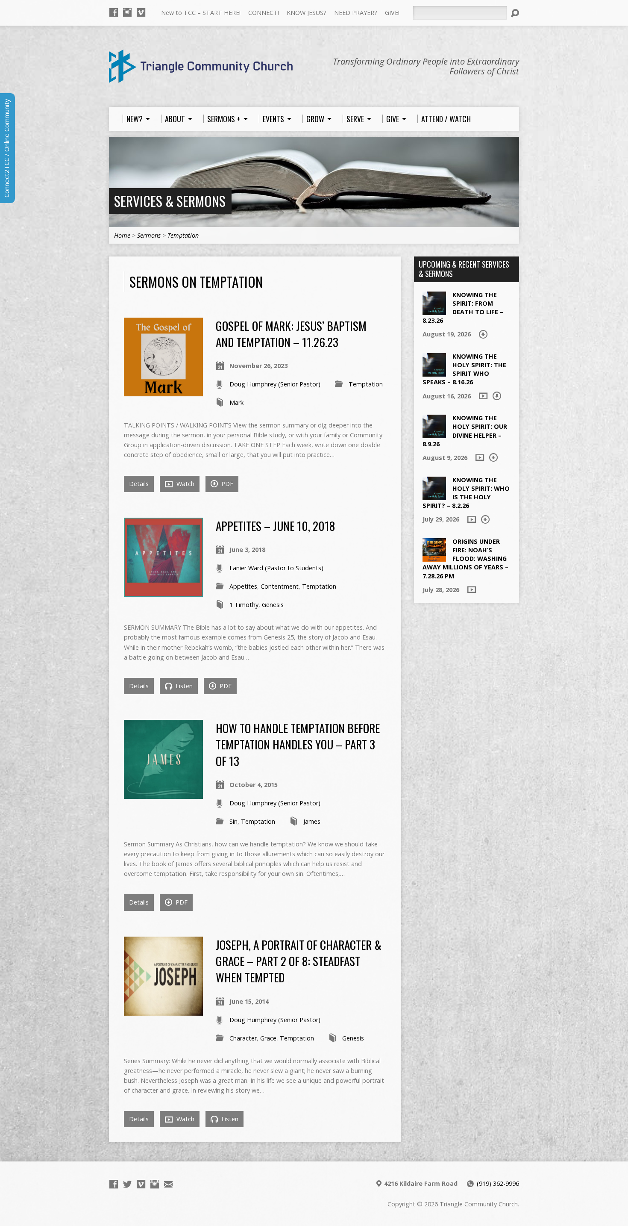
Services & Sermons (170, 201)
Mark (236, 402)
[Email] (168, 1184)
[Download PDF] (483, 334)
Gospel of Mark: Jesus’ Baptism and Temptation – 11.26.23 (291, 334)
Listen (183, 686)
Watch (184, 484)
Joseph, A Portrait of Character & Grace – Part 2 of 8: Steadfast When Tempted (298, 961)
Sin (233, 821)
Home (122, 235)
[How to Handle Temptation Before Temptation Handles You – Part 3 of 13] (163, 794)
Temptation (183, 235)
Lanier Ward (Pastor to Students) (276, 568)
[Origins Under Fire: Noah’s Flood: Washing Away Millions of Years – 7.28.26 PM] (434, 557)
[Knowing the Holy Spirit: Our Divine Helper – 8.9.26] (434, 434)
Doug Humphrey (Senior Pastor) (274, 384)
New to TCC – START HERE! (201, 13)
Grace (268, 1038)
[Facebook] (113, 12)
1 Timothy (243, 605)
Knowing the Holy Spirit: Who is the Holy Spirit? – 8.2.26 (466, 493)
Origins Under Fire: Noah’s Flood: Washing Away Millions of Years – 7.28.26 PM (465, 558)
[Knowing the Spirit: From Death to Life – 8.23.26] (434, 310)
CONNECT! (263, 13)
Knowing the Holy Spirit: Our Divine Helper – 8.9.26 (465, 431)
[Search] (515, 13)
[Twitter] (127, 1184)
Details (139, 484)
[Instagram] (127, 12)
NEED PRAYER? (355, 13)
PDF (226, 484)
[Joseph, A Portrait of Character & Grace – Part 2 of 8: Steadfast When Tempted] (163, 1011)
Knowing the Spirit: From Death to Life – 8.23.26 (463, 307)
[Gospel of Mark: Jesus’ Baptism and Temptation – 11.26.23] (163, 391)
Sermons (149, 235)
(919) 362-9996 (498, 1183)
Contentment (280, 586)
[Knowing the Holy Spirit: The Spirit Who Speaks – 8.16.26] (434, 372)
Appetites (243, 586)
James (311, 821)
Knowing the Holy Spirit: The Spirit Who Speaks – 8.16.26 (464, 369)
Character (243, 1038)
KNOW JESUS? (306, 13)
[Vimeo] (141, 12)
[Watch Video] (483, 396)
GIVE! (392, 13)
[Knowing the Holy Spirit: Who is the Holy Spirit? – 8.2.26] (434, 495)
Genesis (273, 605)
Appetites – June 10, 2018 (275, 525)
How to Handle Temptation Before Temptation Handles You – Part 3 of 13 (298, 744)
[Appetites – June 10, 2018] (163, 592)
